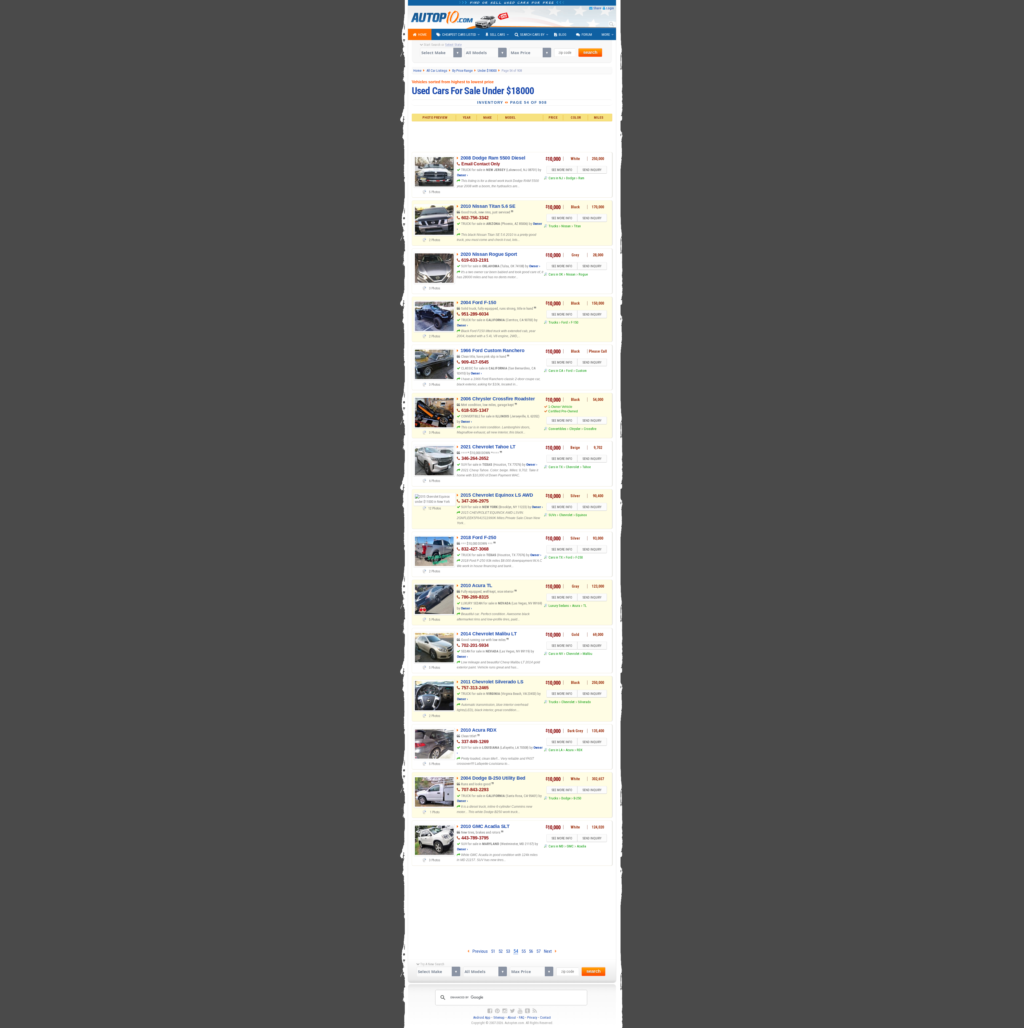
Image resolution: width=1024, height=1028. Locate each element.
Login (610, 8)
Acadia (581, 846)
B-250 (577, 798)
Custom (581, 371)
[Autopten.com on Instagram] (504, 1011)
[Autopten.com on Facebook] (489, 1011)
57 (538, 951)
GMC (570, 846)
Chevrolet (572, 467)
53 (508, 951)
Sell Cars (497, 35)
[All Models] (485, 52)
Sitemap (499, 1017)
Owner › (462, 175)
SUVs (552, 515)
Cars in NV (556, 654)
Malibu (587, 654)
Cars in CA (556, 371)
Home (422, 35)
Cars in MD (556, 846)
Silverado (584, 702)
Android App (481, 1017)
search (590, 52)
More (606, 35)
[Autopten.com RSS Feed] (535, 1011)
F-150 (574, 322)
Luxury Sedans (559, 606)
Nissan (566, 226)
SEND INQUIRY (592, 170)
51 (493, 951)
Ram (581, 178)
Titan (577, 226)
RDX (579, 750)
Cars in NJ (556, 178)
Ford (564, 322)
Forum (587, 35)
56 (531, 951)
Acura (576, 606)
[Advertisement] (512, 136)
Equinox (581, 515)
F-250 (579, 557)
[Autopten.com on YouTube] (520, 1011)
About (511, 1017)
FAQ (521, 1017)
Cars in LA (555, 750)
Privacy (532, 1017)
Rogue (583, 274)
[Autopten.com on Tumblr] (527, 1011)
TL (585, 606)
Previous (478, 951)
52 (500, 951)
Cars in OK (556, 274)
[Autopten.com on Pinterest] (497, 1011)
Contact (545, 1017)
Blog (562, 35)
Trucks (553, 226)
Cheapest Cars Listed (459, 35)
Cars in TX (555, 467)
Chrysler (575, 429)
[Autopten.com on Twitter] (512, 1011)
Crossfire (590, 429)
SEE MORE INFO (561, 170)
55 (523, 951)
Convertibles (557, 429)
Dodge (570, 178)
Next (549, 951)
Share (597, 8)
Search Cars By (532, 35)
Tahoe (586, 467)
